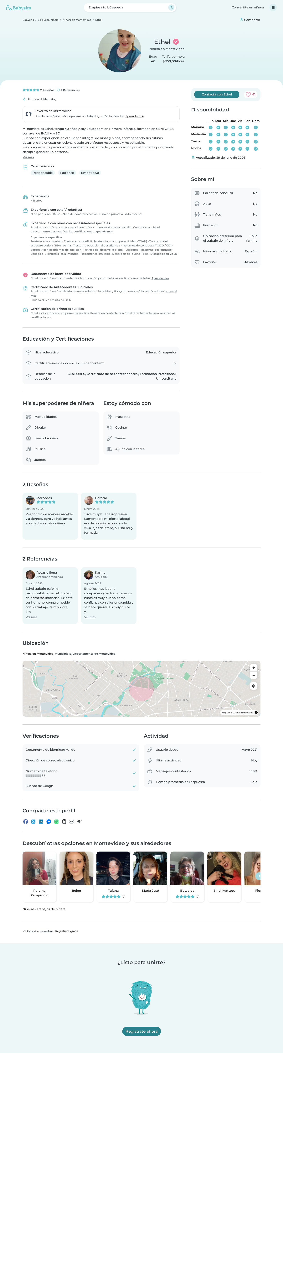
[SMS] (64, 821)
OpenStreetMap (244, 712)
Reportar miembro (39, 931)
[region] (141, 689)
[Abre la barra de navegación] (273, 7)
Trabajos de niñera (51, 909)
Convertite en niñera (248, 7)
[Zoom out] (253, 675)
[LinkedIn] (41, 821)
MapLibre (227, 712)
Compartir (251, 20)
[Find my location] (253, 686)
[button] (50, 516)
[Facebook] (26, 821)
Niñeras (28, 909)
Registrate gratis (66, 931)
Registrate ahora (142, 1031)
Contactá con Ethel (217, 94)
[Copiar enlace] (79, 821)
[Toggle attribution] (256, 712)
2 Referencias (70, 90)
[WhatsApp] (56, 821)
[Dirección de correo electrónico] (72, 821)
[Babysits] (18, 7)
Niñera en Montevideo (166, 49)
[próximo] (259, 876)
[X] (33, 821)
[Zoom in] (253, 668)
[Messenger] (49, 821)
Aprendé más (134, 116)
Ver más (28, 157)
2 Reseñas (46, 90)
